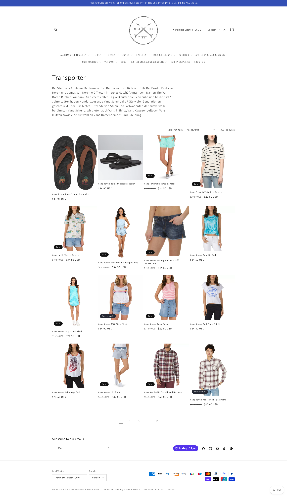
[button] (55, 29)
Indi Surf (62, 489)
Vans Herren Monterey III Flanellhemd (208, 399)
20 (157, 421)
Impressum (171, 489)
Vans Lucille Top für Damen (65, 255)
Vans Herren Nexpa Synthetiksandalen (70, 194)
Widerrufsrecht (93, 489)
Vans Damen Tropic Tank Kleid (67, 331)
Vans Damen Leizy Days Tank (66, 392)
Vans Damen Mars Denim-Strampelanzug (118, 262)
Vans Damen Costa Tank (156, 324)
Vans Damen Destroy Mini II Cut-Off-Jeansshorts (161, 262)
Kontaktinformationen (153, 489)
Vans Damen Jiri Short (109, 392)
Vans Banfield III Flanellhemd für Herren (163, 392)
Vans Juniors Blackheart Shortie (160, 183)
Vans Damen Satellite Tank (203, 255)
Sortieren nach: (175, 129)
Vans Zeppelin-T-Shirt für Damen (206, 192)
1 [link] (121, 421)
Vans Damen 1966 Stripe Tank (112, 324)
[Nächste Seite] (166, 421)
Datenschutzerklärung (113, 489)
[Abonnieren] (108, 448)
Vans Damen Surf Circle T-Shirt (205, 324)
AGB (128, 489)
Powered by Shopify (75, 489)
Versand (136, 489)
